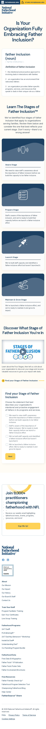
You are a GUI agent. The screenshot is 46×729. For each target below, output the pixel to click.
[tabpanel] (23, 426)
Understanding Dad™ (10, 644)
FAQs (4, 715)
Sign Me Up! (23, 526)
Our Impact (6, 589)
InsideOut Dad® (8, 640)
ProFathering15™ (8, 633)
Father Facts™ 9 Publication (12, 662)
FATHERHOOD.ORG (12, 2)
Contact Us (6, 600)
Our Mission (6, 585)
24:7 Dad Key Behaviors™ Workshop (16, 637)
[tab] (20, 380)
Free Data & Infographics (11, 659)
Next (10, 456)
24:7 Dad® (6, 629)
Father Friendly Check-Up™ (12, 681)
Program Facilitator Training (12, 611)
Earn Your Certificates (10, 615)
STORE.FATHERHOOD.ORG (34, 2)
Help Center (6, 692)
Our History (6, 593)
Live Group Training (9, 618)
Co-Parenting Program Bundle (13, 648)
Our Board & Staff (8, 597)
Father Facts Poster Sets (11, 666)
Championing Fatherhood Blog (13, 688)
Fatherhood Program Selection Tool (16, 684)
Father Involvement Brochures (13, 670)
